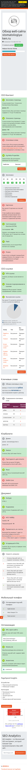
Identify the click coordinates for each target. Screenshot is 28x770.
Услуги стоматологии (5, 346)
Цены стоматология (5, 360)
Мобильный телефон (9, 686)
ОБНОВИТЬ (18, 45)
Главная (5, 338)
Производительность (9, 692)
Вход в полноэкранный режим (14, 712)
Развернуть (21, 169)
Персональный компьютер (10, 685)
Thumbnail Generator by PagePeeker (11, 769)
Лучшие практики (8, 695)
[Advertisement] (14, 73)
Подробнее (22, 6)
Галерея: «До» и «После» (5, 353)
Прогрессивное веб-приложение (12, 699)
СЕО (4, 697)
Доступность (6, 693)
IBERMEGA (6, 766)
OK (22, 2)
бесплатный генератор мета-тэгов (12, 148)
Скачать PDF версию (9, 54)
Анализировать (6, 706)
